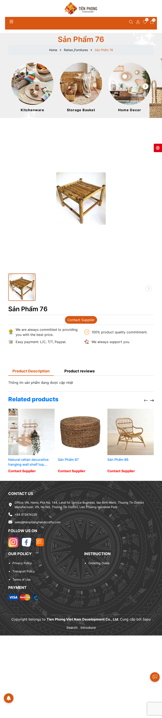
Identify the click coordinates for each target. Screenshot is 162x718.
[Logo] (81, 8)
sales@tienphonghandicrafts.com (38, 522)
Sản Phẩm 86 (117, 459)
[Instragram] (13, 542)
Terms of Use (21, 579)
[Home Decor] (129, 87)
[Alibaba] (40, 542)
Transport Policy (23, 571)
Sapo (147, 619)
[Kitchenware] (32, 87)
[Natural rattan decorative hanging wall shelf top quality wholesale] (31, 432)
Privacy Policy (22, 563)
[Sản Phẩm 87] (81, 432)
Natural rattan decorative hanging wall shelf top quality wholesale (28, 462)
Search (71, 627)
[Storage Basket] (81, 87)
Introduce (88, 627)
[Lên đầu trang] (153, 692)
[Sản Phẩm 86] (130, 432)
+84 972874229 (26, 514)
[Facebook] (27, 542)
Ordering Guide (98, 563)
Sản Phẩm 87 (68, 459)
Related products (33, 399)
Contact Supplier (81, 320)
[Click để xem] (81, 198)
